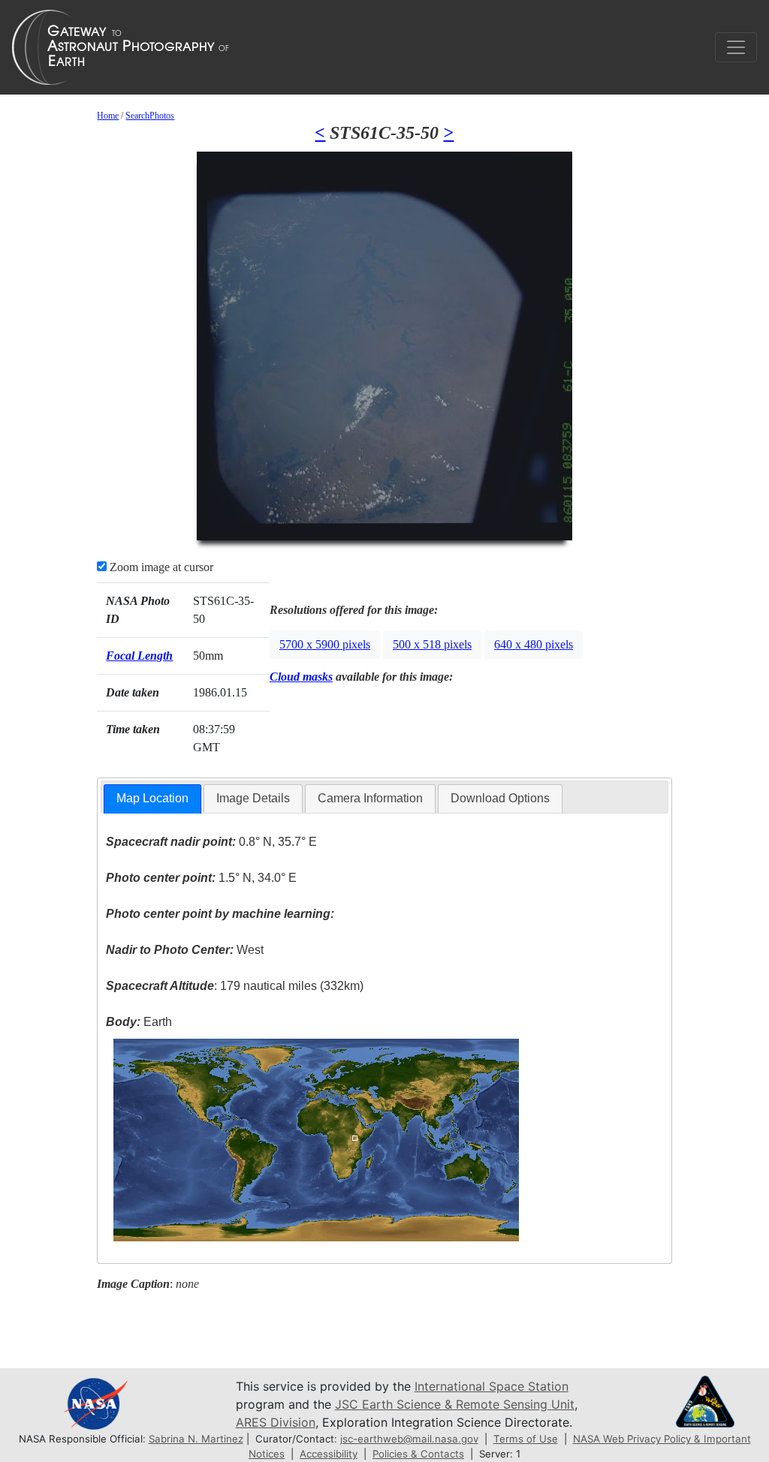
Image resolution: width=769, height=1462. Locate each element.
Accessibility (328, 1454)
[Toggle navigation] (736, 47)
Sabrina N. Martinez (196, 1439)
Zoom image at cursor (160, 567)
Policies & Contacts (418, 1454)
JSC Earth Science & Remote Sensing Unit (454, 1404)
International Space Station (491, 1386)
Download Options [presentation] (500, 798)
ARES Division (275, 1422)
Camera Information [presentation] (370, 798)
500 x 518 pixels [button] (432, 644)
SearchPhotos (149, 115)
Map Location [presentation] (152, 798)
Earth (139, 1021)
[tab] (152, 799)
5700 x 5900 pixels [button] (324, 644)
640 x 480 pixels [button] (533, 644)
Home (108, 115)
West (185, 949)
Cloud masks (301, 676)
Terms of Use (525, 1439)
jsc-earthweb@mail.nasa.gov (409, 1439)
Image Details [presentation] (253, 798)
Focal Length (139, 655)
